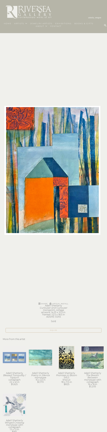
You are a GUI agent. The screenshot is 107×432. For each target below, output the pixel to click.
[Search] (105, 25)
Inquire (53, 330)
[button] (20, 23)
